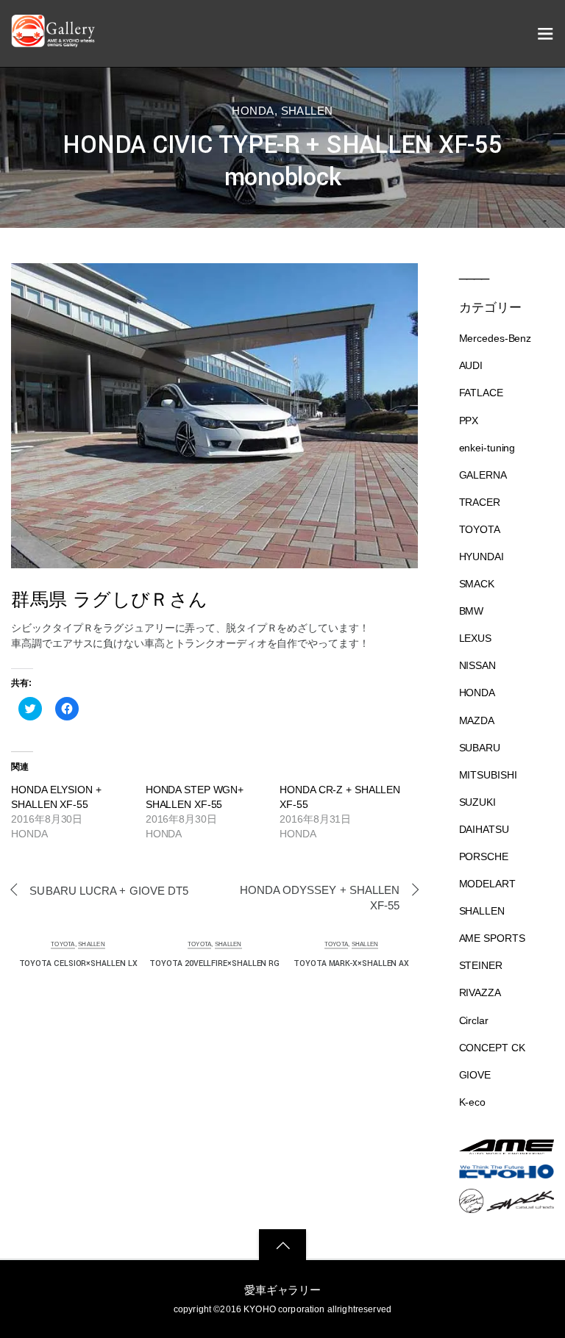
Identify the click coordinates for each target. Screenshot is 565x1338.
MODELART (487, 884)
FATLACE (481, 392)
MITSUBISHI (488, 775)
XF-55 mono (442, 86)
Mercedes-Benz (495, 338)
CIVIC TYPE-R (495, 86)
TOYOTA (63, 944)
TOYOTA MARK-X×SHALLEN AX (351, 963)
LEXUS (475, 638)
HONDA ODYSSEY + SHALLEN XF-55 (319, 898)
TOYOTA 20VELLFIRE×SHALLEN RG (214, 963)
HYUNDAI (481, 556)
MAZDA (476, 720)
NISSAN (477, 665)
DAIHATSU (484, 829)
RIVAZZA (480, 992)
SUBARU (479, 748)
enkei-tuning (487, 448)
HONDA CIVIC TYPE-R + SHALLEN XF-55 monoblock (282, 161)
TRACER (479, 502)
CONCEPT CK (492, 1047)
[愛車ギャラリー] (55, 41)
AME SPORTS (492, 938)
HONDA (253, 110)
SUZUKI (477, 802)
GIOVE (475, 1075)
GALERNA (483, 475)
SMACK (476, 584)
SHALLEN (307, 110)
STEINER (480, 965)
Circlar (473, 1020)
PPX (469, 420)
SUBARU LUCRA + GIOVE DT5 (108, 890)
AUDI (471, 365)
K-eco (472, 1102)
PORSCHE (483, 856)
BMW (471, 611)
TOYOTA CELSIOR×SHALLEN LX (78, 963)
